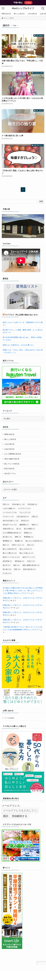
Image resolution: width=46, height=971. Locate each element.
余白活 (25, 521)
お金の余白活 (9, 449)
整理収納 (28, 537)
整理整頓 (7, 541)
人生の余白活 (9, 444)
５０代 (7, 573)
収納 (35, 525)
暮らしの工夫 (26, 549)
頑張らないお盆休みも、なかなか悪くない (18, 345)
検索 (41, 201)
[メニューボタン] (3, 8)
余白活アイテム (10, 473)
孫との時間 (29, 529)
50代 (6, 504)
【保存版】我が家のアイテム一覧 (15, 627)
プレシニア (25, 512)
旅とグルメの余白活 (11, 464)
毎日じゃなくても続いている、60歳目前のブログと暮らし (23, 323)
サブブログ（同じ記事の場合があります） (22, 315)
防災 (17, 569)
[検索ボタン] (43, 8)
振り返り (7, 537)
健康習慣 (24, 525)
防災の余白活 (9, 469)
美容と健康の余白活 (11, 459)
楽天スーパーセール (11, 557)
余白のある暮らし (10, 521)
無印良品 (19, 561)
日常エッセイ (18, 545)
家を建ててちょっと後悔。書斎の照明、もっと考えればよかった (23, 331)
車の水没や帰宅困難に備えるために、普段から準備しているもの (23, 338)
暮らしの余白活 (10, 439)
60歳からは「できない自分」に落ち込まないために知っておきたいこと (23, 351)
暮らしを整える (10, 553)
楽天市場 (7, 561)
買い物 (7, 569)
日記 (30, 545)
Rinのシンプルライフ (23, 8)
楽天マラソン (29, 557)
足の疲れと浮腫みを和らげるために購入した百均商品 (23, 588)
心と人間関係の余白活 (12, 454)
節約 (16, 565)
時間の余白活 (9, 434)
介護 (35, 516)
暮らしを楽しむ (26, 553)
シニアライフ (24, 508)
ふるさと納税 (9, 508)
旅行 (6, 545)
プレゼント (8, 516)
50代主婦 (32, 504)
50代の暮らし (18, 504)
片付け (31, 561)
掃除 (18, 537)
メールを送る (9, 718)
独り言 (6, 565)
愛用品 (28, 533)
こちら (28, 3)
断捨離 (19, 541)
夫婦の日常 (8, 529)
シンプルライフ (10, 512)
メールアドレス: (11, 805)
